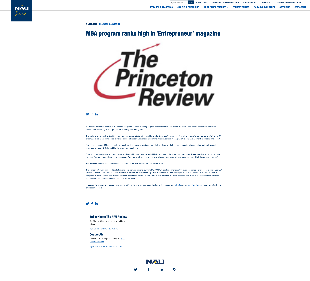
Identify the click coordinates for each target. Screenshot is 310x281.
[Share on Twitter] (87, 114)
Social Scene (249, 2)
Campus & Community (188, 7)
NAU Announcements (264, 7)
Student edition (241, 7)
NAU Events (201, 2)
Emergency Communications (225, 2)
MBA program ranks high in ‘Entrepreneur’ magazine (153, 32)
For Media (265, 2)
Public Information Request (289, 2)
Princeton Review (194, 184)
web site (177, 184)
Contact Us (300, 7)
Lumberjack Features (215, 7)
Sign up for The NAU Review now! (104, 228)
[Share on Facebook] (92, 114)
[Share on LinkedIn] (96, 114)
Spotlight (284, 7)
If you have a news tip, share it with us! (106, 246)
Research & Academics (161, 7)
